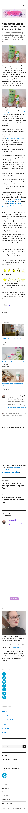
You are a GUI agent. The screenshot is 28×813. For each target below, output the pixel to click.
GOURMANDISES (7, 720)
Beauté (20, 413)
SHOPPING (5, 728)
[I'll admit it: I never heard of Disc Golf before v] (14, 533)
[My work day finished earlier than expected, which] (14, 575)
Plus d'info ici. (16, 647)
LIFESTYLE (5, 724)
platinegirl (7, 413)
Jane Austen (6, 792)
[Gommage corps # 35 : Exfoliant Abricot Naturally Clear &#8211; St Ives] (13, 330)
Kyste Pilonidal (6, 799)
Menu (23, 5)
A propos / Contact (8, 803)
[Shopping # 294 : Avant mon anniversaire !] (13, 353)
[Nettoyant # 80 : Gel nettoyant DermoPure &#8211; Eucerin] (13, 375)
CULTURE (5, 715)
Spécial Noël (6, 788)
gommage (9, 417)
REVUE (14, 417)
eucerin (4, 417)
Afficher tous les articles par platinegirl (17, 407)
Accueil (4, 784)
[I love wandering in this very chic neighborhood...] (14, 561)
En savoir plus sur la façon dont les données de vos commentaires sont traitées (12, 470)
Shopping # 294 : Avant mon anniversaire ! (13, 362)
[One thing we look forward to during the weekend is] (14, 547)
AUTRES (4, 733)
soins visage (19, 417)
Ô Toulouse (5, 795)
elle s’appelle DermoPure (15, 138)
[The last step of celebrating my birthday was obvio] (14, 589)
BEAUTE (4, 711)
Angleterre (19, 415)
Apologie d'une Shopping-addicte (10, 808)
